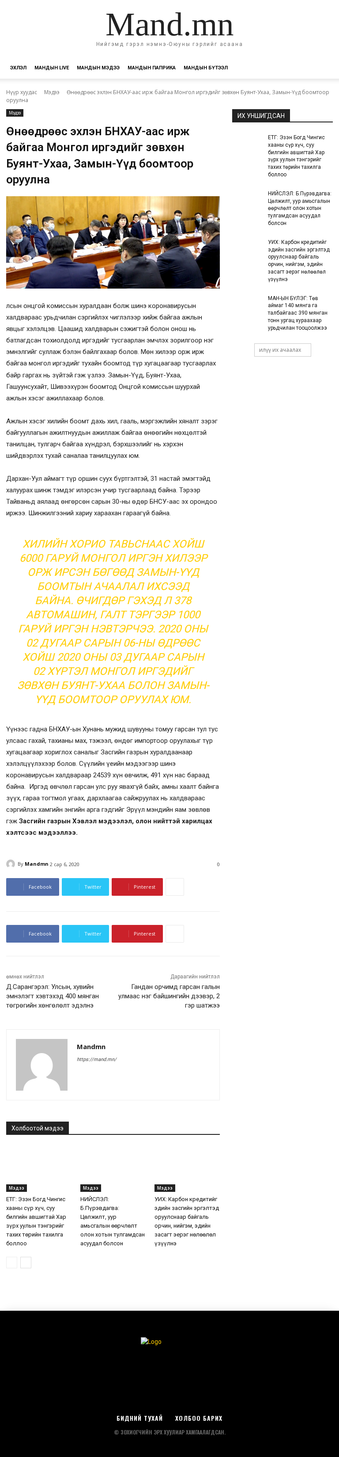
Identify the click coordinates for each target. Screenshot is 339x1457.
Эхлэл (18, 68)
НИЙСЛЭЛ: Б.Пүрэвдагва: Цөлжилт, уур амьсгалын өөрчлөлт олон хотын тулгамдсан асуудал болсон (299, 208)
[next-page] (25, 1262)
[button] (322, 68)
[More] (175, 887)
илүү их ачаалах (280, 350)
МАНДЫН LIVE (51, 68)
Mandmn (37, 863)
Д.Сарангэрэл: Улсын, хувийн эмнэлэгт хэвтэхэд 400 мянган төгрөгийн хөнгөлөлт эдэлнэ (52, 996)
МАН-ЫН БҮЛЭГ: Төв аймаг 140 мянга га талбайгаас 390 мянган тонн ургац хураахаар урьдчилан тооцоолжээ (298, 313)
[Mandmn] (12, 864)
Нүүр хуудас (21, 92)
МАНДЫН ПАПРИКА (152, 68)
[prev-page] (11, 1262)
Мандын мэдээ (98, 68)
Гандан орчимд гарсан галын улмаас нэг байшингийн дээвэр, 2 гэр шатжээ (169, 996)
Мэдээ (52, 92)
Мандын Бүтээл (206, 68)
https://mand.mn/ (97, 1059)
